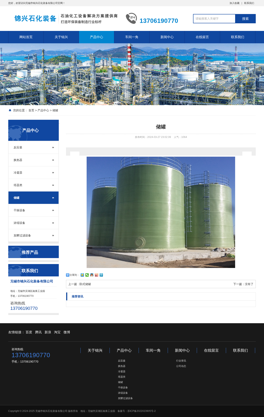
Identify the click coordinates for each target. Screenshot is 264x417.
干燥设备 (19, 210)
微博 (67, 332)
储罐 (55, 110)
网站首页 (26, 37)
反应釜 (18, 147)
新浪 (48, 332)
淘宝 (57, 332)
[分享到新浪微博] (96, 275)
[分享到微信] (87, 275)
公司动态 (181, 366)
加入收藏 (234, 3)
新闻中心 (167, 37)
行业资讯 (181, 360)
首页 (31, 110)
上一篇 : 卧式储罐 (79, 284)
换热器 (18, 160)
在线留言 (202, 37)
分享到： (74, 275)
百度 (29, 332)
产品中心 (96, 37)
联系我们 (249, 3)
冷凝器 (18, 172)
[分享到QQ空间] (82, 275)
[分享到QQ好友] (92, 275)
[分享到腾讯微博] (101, 275)
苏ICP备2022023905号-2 (141, 411)
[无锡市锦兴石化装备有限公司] (64, 18)
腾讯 (38, 332)
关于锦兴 (61, 37)
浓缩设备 (19, 222)
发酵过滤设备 (22, 235)
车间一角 (131, 37)
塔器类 (18, 185)
